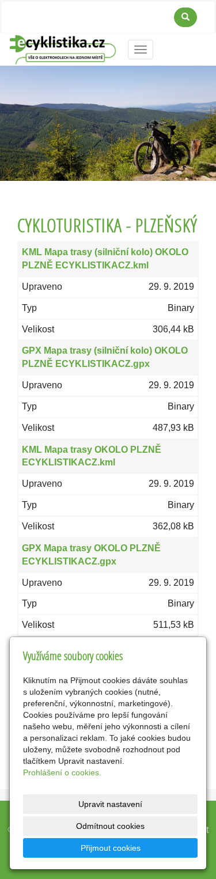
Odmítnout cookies (110, 826)
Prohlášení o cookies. (62, 772)
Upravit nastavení (110, 804)
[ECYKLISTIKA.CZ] (62, 48)
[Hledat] (185, 17)
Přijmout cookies (111, 848)
